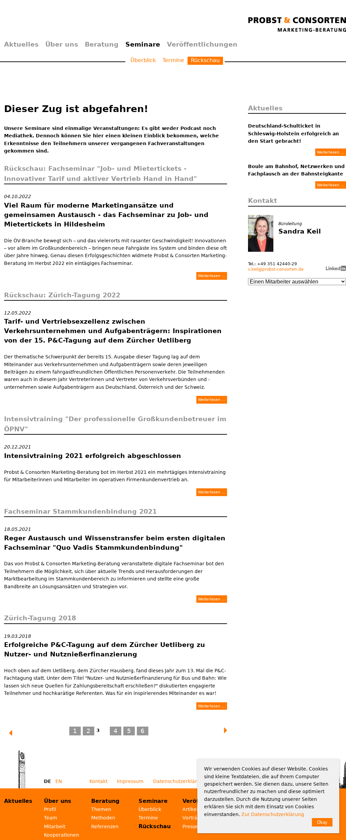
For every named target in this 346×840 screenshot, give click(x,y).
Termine (173, 60)
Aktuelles (21, 44)
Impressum (130, 781)
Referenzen (105, 826)
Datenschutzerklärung (179, 781)
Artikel (190, 809)
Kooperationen (61, 835)
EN (58, 781)
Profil (50, 809)
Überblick (143, 60)
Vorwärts (226, 730)
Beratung (102, 44)
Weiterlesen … (211, 276)
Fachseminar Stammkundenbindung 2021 (80, 511)
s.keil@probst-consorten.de (275, 269)
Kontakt (98, 781)
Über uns (61, 44)
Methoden (103, 817)
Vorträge (192, 817)
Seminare (142, 44)
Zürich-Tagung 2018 (40, 618)
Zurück (14, 733)
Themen (101, 809)
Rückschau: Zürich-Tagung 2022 (62, 295)
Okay (322, 822)
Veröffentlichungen (202, 44)
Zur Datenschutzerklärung (272, 814)
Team (50, 817)
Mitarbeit (54, 826)
